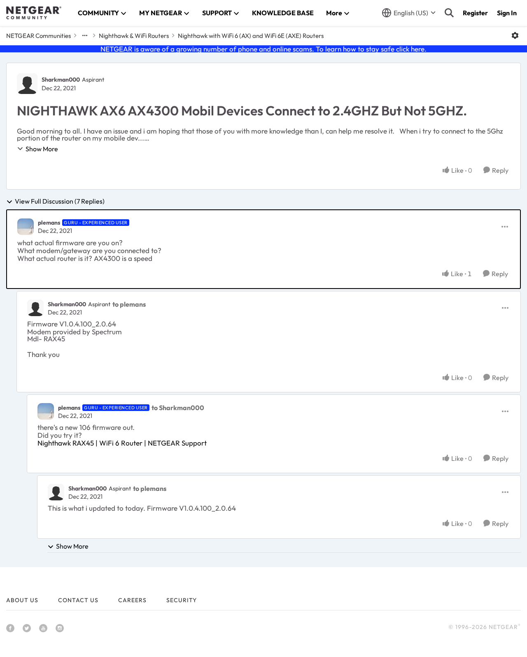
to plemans (129, 304)
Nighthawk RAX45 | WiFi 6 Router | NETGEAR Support (122, 443)
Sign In (507, 13)
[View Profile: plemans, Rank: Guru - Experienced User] (25, 226)
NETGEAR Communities (38, 36)
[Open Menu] (515, 35)
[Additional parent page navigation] (85, 35)
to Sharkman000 (178, 407)
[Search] (449, 13)
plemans (49, 222)
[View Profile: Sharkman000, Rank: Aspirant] (27, 83)
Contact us (78, 600)
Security (181, 600)
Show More (42, 148)
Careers (132, 600)
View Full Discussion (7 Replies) (60, 201)
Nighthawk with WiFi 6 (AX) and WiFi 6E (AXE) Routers (251, 36)
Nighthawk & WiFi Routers (134, 36)
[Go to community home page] (33, 12)
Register (475, 13)
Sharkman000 (61, 79)
